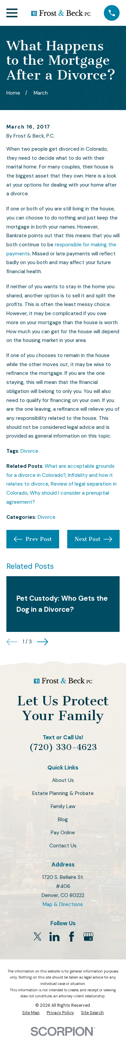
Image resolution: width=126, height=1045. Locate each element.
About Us (63, 780)
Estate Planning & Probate (63, 793)
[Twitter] (38, 937)
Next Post (87, 539)
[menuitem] (31, 1012)
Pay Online (63, 832)
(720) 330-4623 (63, 747)
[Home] (61, 13)
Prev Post (39, 539)
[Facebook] (72, 937)
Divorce (29, 451)
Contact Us (63, 845)
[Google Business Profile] (88, 937)
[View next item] (42, 641)
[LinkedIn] (54, 937)
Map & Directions (63, 904)
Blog (63, 819)
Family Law (63, 806)
